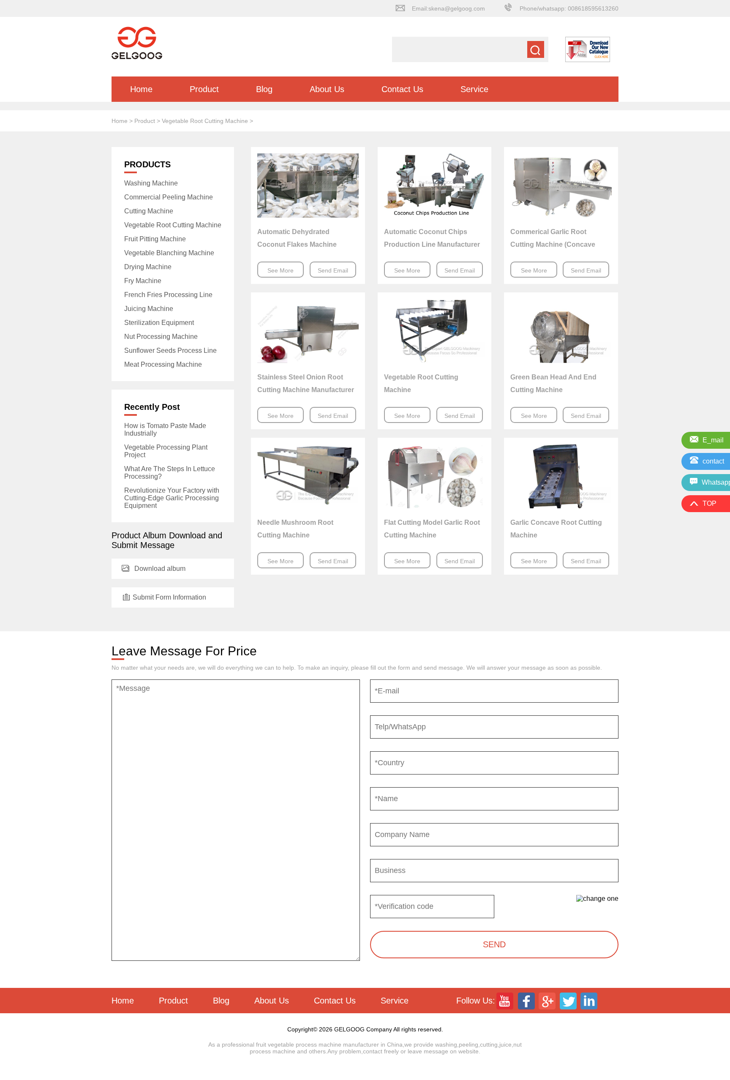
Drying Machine (148, 266)
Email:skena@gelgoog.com (448, 8)
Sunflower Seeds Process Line (170, 350)
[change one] (597, 899)
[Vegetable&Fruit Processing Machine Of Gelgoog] (137, 55)
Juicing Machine (148, 308)
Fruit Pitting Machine (155, 239)
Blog (264, 89)
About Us (327, 89)
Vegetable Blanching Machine (169, 252)
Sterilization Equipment (159, 322)
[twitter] (569, 1000)
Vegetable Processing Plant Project (165, 451)
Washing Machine (151, 183)
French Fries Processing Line (168, 294)
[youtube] (505, 1000)
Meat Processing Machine (163, 364)
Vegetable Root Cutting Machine (205, 120)
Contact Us (402, 89)
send (494, 944)
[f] (526, 1000)
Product (204, 89)
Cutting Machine (148, 211)
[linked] (590, 1000)
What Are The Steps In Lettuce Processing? (169, 472)
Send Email (333, 270)
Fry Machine (142, 280)
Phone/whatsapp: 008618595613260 (569, 8)
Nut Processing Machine (161, 336)
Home (141, 89)
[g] (547, 1000)
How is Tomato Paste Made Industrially (165, 429)
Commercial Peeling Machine (168, 197)
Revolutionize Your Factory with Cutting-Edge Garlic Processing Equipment (171, 498)
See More (280, 270)
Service (474, 89)
